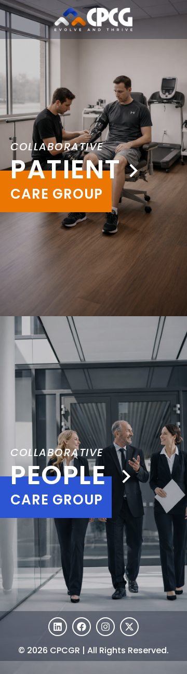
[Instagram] (105, 626)
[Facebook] (81, 626)
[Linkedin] (57, 626)
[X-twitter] (129, 626)
